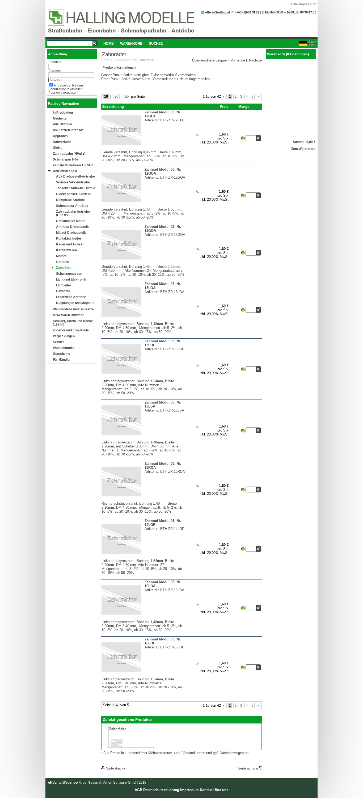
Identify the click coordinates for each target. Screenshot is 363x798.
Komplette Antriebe (71, 199)
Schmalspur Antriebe (72, 205)
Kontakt (206, 790)
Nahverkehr (62, 141)
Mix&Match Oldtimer (68, 315)
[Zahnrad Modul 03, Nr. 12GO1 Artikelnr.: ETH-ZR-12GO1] (143, 149)
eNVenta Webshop (63, 782)
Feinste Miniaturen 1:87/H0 (73, 165)
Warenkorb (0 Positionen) (288, 54)
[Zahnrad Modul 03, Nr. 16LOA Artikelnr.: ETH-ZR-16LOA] (143, 619)
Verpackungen (64, 336)
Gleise (57, 147)
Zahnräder (64, 267)
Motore (61, 256)
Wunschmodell (64, 347)
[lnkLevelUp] (112, 761)
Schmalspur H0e (65, 159)
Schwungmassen (69, 273)
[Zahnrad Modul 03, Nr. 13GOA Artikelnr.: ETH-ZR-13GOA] (143, 263)
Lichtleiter (63, 285)
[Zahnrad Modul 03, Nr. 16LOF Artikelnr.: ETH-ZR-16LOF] (143, 676)
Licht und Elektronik (71, 279)
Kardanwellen (66, 250)
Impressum (307, 4)
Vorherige (238, 60)
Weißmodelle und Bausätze (73, 309)
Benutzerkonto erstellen (65, 89)
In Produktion (63, 112)
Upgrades (60, 136)
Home (108, 44)
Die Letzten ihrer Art (68, 130)
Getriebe (62, 262)
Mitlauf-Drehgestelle (71, 232)
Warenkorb (131, 44)
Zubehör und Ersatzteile (71, 330)
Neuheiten (60, 118)
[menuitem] (108, 43)
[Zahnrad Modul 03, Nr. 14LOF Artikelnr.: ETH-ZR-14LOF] (143, 558)
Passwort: (55, 70)
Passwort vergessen (63, 92)
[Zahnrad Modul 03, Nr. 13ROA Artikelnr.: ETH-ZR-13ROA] (143, 500)
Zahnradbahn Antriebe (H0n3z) (73, 213)
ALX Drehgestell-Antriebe (75, 176)
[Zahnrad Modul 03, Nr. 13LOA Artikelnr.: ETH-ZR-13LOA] (143, 321)
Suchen (156, 44)
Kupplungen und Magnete (75, 303)
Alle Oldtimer (63, 124)
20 (116, 96)
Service (59, 342)
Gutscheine (61, 353)
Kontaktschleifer (68, 238)
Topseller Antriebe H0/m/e (75, 188)
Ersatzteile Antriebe (71, 297)
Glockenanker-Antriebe (73, 194)
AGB (138, 790)
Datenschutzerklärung (161, 790)
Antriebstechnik (65, 171)
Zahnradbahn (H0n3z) (69, 153)
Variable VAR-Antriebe (73, 182)
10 (106, 96)
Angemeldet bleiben (68, 85)
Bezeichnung (113, 107)
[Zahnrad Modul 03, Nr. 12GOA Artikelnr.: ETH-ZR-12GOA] (143, 206)
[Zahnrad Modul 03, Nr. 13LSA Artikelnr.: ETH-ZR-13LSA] (143, 439)
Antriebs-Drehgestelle (73, 226)
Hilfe (294, 4)
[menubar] (133, 43)
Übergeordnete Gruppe (209, 60)
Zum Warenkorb (303, 148)
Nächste (255, 60)
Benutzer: (55, 62)
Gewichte (63, 291)
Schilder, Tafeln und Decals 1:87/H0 (73, 322)
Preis (224, 107)
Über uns (220, 790)
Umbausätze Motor (70, 221)
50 (127, 96)
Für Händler (62, 359)
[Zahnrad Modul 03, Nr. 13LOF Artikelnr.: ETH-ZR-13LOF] (143, 378)
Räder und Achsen (70, 244)
